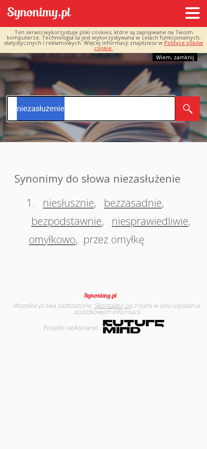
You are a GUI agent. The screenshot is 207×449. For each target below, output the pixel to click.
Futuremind (133, 326)
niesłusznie (68, 202)
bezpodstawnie (66, 220)
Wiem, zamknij (175, 57)
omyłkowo (52, 239)
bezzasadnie (133, 202)
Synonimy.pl (39, 13)
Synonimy (103, 295)
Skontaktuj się (113, 305)
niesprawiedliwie (150, 220)
